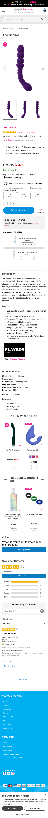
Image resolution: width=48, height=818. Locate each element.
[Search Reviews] (42, 611)
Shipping (5, 713)
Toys (4, 28)
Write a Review (30, 132)
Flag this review (9, 666)
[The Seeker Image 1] (24, 67)
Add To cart (20, 210)
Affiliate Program (7, 750)
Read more (9, 804)
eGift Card (6, 701)
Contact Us (6, 705)
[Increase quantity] (13, 203)
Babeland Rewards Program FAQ (12, 758)
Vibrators (12, 28)
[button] (3, 11)
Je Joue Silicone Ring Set (34, 516)
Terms (4, 720)
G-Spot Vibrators (25, 28)
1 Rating (19, 132)
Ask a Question (8, 140)
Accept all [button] (12, 808)
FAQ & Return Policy (8, 717)
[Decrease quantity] (4, 203)
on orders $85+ (24, 5)
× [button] (45, 794)
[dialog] (24, 805)
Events (5, 742)
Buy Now (13, 467)
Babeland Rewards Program (11, 754)
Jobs (4, 762)
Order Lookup (7, 709)
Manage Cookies (7, 728)
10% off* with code (24, 2)
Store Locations (7, 746)
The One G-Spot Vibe (13, 450)
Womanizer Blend (34, 450)
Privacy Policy (7, 724)
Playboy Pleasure (17, 359)
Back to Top (23, 680)
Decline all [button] (35, 808)
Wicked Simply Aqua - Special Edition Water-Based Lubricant (13, 517)
